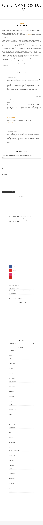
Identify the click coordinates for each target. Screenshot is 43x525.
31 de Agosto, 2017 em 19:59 (11, 118)
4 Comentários (38, 68)
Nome (3, 157)
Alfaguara (11, 358)
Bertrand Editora (12, 363)
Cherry (8, 130)
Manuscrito (11, 434)
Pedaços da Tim (5, 65)
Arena (10, 360)
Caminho (10, 376)
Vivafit (10, 488)
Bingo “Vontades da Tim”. (14, 288)
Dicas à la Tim (11, 391)
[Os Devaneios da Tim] (4, 18)
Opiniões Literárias (12, 452)
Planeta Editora (12, 460)
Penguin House (12, 457)
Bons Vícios (11, 368)
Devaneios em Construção (14, 285)
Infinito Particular (12, 427)
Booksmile (11, 370)
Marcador (11, 437)
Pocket (10, 463)
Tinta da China (11, 483)
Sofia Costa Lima (11, 117)
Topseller (11, 486)
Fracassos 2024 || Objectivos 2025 (16, 298)
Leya (10, 432)
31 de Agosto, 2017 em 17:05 (11, 77)
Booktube (11, 373)
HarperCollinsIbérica (13, 424)
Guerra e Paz (11, 422)
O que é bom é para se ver (14, 445)
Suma (10, 481)
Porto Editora (11, 465)
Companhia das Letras (13, 383)
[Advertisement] (21, 502)
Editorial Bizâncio (12, 406)
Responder (38, 75)
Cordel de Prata (12, 386)
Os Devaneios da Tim (21, 7)
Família (10, 414)
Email (3, 163)
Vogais (10, 491)
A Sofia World (10, 122)
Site (3, 168)
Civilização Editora (12, 381)
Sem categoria (12, 478)
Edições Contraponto (13, 399)
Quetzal (10, 468)
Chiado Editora (12, 378)
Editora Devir (11, 404)
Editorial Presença (12, 409)
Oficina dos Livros (12, 447)
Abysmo (10, 355)
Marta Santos (10, 76)
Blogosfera (21, 23)
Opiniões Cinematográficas (14, 450)
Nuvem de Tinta (12, 442)
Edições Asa (11, 396)
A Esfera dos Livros (12, 350)
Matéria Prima (11, 440)
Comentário (4, 174)
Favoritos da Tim (12, 417)
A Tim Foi (10, 353)
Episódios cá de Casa (13, 411)
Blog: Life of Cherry (11, 143)
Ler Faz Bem (11, 429)
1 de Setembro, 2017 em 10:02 (12, 131)
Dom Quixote (11, 394)
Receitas (10, 470)
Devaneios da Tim (12, 388)
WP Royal (9, 522)
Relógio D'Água (12, 473)
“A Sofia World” (29, 34)
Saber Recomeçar (12, 295)
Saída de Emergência (13, 475)
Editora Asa (11, 401)
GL (9, 419)
